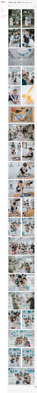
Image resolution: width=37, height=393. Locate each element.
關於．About (2, 7)
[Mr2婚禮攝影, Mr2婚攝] (3, 2)
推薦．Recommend (2, 11)
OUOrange (15, 390)
